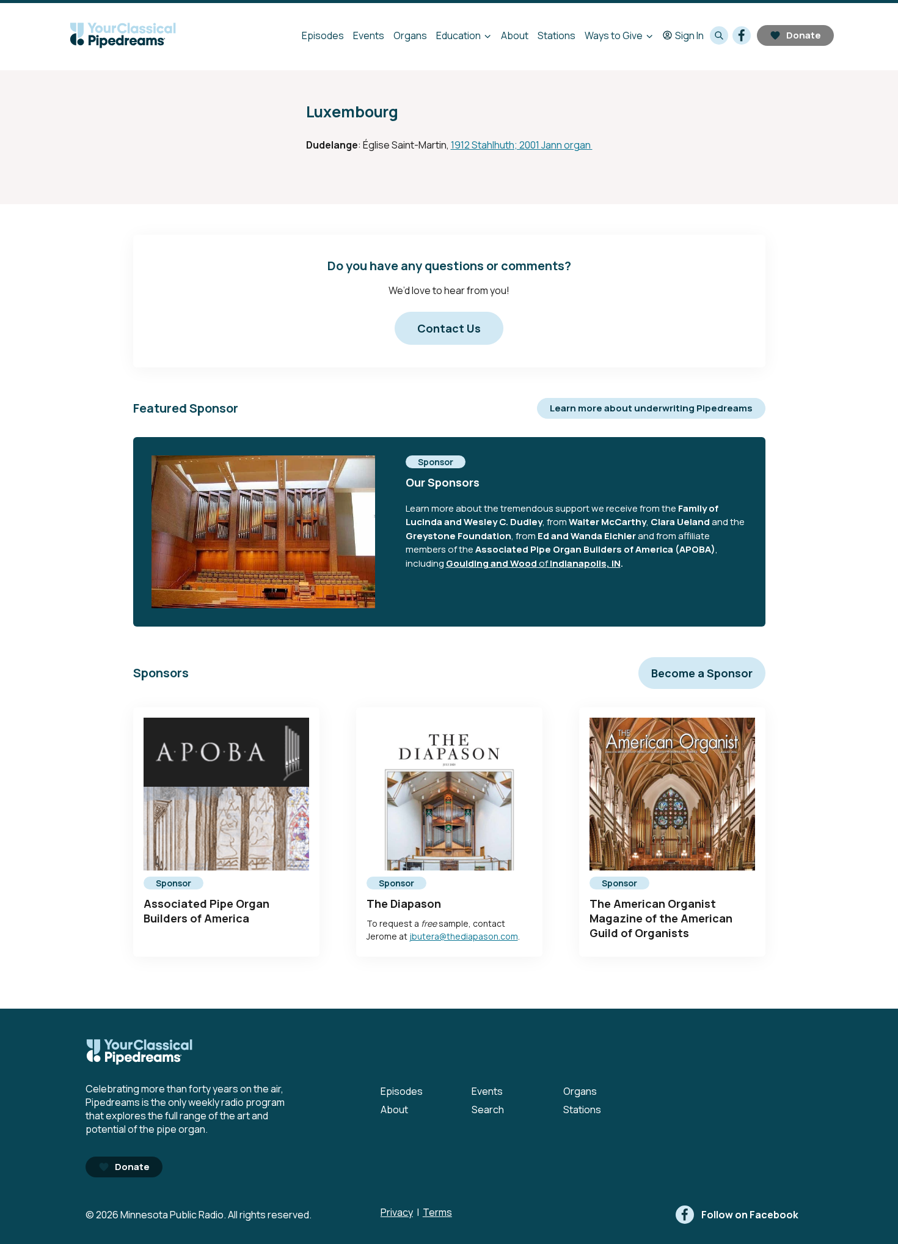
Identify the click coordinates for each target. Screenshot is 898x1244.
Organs (410, 35)
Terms (437, 1212)
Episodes (323, 35)
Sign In (689, 35)
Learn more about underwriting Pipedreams (651, 408)
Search (488, 1109)
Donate (803, 35)
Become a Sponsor (702, 673)
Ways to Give (614, 35)
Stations (556, 35)
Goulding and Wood (491, 563)
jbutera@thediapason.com (463, 936)
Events (368, 35)
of (543, 563)
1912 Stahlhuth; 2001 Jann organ (522, 145)
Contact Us (449, 328)
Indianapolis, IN (585, 563)
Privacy (397, 1212)
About (514, 35)
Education (458, 35)
